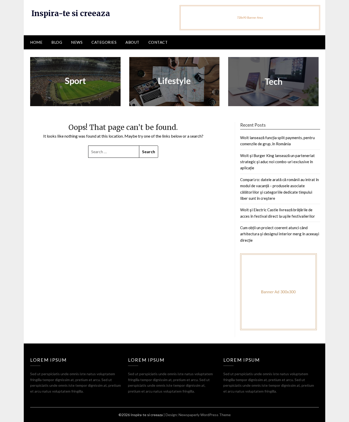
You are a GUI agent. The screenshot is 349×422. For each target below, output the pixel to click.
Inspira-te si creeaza (70, 13)
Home (36, 42)
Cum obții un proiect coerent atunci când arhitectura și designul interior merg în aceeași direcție (279, 233)
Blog (56, 42)
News (77, 42)
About (132, 42)
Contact (158, 42)
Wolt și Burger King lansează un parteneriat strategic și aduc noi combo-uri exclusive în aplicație (277, 161)
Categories (104, 42)
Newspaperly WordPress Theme (205, 415)
